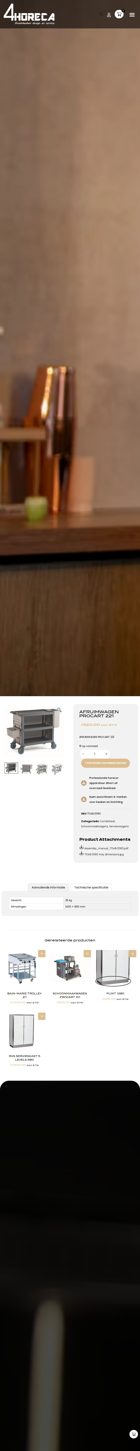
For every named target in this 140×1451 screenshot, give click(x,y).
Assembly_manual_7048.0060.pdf (106, 848)
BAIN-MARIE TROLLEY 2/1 (24, 995)
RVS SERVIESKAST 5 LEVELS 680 (24, 1058)
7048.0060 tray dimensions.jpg (104, 854)
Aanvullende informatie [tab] (48, 887)
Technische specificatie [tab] (91, 887)
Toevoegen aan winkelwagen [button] (41, 953)
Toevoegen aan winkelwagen (105, 763)
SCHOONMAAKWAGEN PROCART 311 (70, 995)
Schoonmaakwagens (94, 826)
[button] (132, 15)
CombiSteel (107, 821)
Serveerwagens (119, 826)
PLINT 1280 (115, 993)
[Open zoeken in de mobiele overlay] (101, 14)
